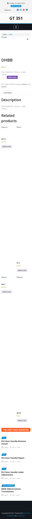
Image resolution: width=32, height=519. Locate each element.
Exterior (24, 84)
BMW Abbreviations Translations (11, 490)
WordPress (26, 513)
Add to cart (12, 77)
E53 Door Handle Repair (13, 457)
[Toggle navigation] (16, 27)
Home (5, 34)
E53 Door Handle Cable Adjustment (12, 473)
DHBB (10, 34)
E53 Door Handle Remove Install (13, 442)
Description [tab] (8, 93)
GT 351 (16, 18)
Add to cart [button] (7, 147)
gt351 (6, 447)
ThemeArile (21, 516)
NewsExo (12, 516)
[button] (27, 39)
